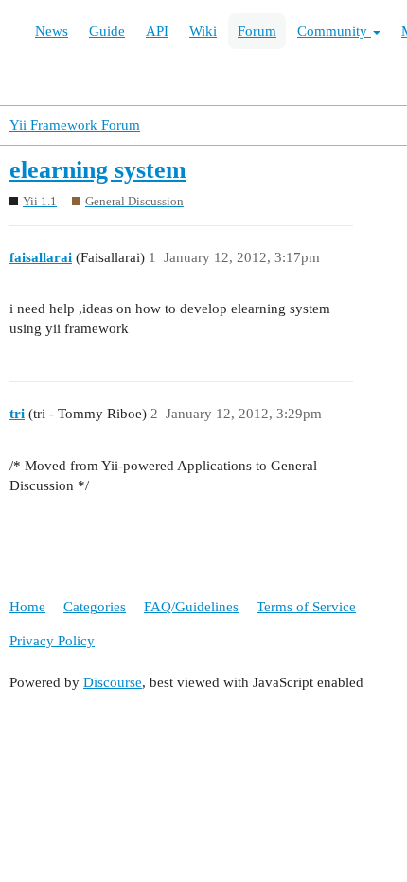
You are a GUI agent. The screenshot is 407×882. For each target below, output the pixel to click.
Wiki (203, 31)
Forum (257, 31)
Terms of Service (306, 606)
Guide (107, 31)
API (157, 31)
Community (334, 31)
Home (27, 606)
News (51, 31)
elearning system (97, 170)
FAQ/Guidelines (191, 606)
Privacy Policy (52, 640)
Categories (94, 606)
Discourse (112, 682)
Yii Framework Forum (74, 124)
